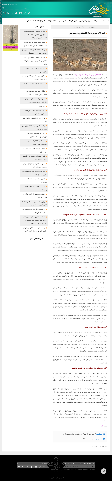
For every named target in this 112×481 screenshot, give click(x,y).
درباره (95, 21)
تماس (29, 21)
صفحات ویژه (52, 21)
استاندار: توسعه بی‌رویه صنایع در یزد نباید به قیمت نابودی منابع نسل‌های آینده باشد (35, 61)
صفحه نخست (104, 21)
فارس (101, 426)
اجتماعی (92, 439)
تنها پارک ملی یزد (89, 434)
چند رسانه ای (63, 21)
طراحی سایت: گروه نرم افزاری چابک (56, 478)
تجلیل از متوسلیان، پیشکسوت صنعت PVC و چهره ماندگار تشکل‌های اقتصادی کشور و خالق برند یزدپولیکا (35, 34)
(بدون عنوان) (41, 106)
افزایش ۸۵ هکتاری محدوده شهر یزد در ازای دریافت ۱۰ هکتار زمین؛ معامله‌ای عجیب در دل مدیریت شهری (35, 220)
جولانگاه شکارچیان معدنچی (74, 434)
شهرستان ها (73, 21)
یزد (63, 434)
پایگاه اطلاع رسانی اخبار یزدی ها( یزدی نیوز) (88, 74)
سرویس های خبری (85, 21)
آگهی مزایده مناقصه (39, 21)
